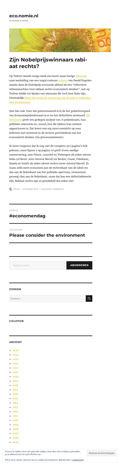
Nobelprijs (58, 189)
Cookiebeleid (77, 460)
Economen (46, 189)
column (63, 80)
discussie (81, 76)
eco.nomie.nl (23, 15)
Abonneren (79, 265)
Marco (17, 189)
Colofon (16, 321)
